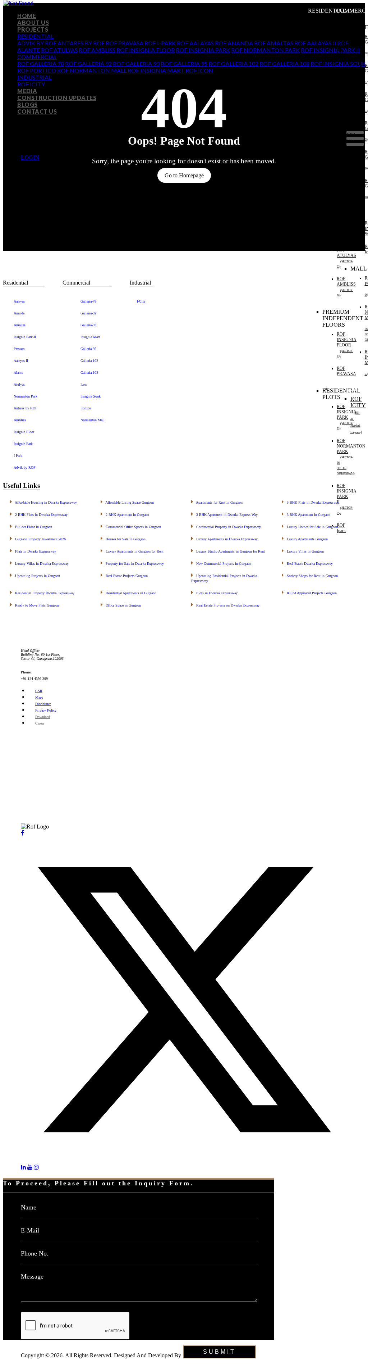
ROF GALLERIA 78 (40, 63)
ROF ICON (199, 70)
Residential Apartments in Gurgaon (128, 592)
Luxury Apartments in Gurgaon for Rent (132, 550)
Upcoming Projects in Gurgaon (35, 575)
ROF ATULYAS (59, 49)
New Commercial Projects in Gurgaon (221, 563)
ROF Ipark (341, 528)
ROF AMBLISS (97, 49)
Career (39, 723)
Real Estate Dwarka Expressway (307, 563)
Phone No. (35, 1253)
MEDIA (27, 90)
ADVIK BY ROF (36, 43)
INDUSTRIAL (34, 77)
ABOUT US (33, 22)
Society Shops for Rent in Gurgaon (310, 575)
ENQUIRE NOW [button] (23, 1343)
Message (32, 1276)
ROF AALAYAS (195, 43)
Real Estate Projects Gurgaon (124, 575)
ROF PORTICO (36, 70)
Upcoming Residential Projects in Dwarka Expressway (224, 577)
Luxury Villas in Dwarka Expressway (39, 563)
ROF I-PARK (160, 43)
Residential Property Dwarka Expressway (42, 592)
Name (28, 1207)
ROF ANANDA (234, 43)
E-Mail (30, 1230)
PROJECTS (32, 29)
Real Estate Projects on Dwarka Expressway (225, 604)
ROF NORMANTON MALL (91, 70)
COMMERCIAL (37, 56)
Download (42, 717)
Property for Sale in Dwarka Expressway (132, 563)
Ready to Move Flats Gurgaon (34, 604)
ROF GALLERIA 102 (233, 63)
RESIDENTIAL (35, 36)
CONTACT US (37, 111)
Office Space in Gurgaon (121, 604)
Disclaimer (43, 704)
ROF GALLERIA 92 (88, 63)
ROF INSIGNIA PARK (203, 49)
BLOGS (27, 104)
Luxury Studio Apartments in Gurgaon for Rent (228, 550)
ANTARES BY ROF (82, 43)
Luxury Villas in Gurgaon (303, 550)
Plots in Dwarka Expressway (214, 592)
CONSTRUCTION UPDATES (56, 97)
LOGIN (30, 157)
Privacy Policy (45, 710)
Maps (39, 697)
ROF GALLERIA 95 (184, 63)
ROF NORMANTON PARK (265, 49)
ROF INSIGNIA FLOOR (145, 49)
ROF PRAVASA (124, 43)
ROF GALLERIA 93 (136, 63)
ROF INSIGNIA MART (156, 70)
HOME (26, 15)
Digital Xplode (38, 1362)
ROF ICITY (31, 84)
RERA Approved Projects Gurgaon (309, 592)
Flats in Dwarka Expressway (33, 550)
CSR (38, 691)
